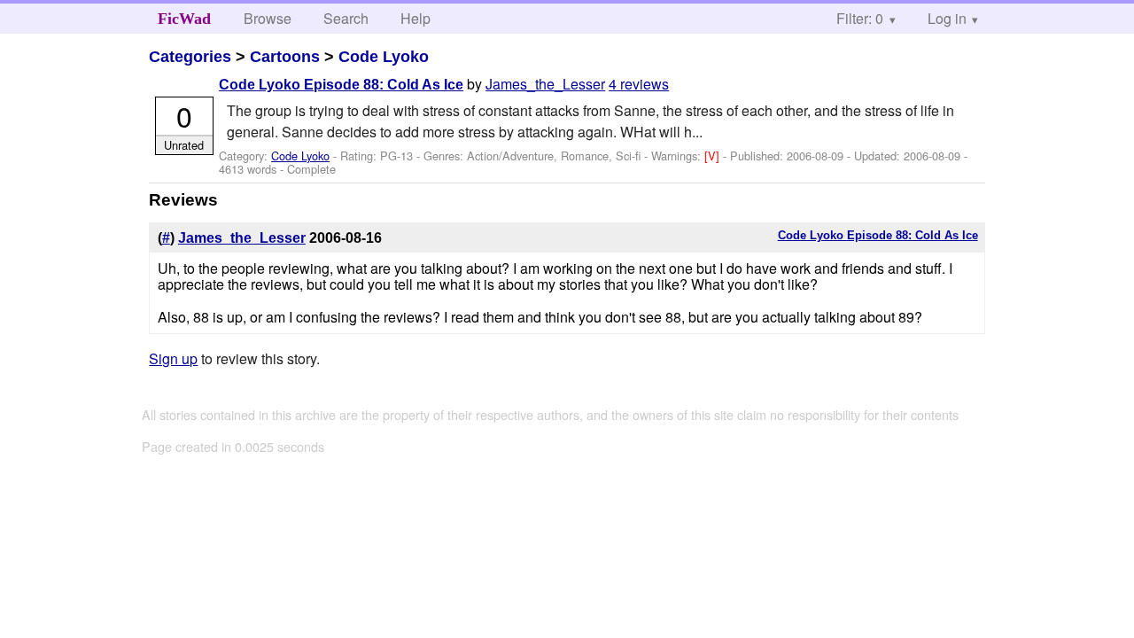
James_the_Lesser (545, 84)
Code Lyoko (383, 57)
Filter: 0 (859, 18)
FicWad (184, 18)
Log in (947, 18)
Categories (190, 57)
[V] (713, 155)
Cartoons (285, 57)
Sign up (173, 358)
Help (415, 18)
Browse (267, 18)
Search (346, 18)
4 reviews (639, 84)
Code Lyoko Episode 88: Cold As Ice (341, 84)
